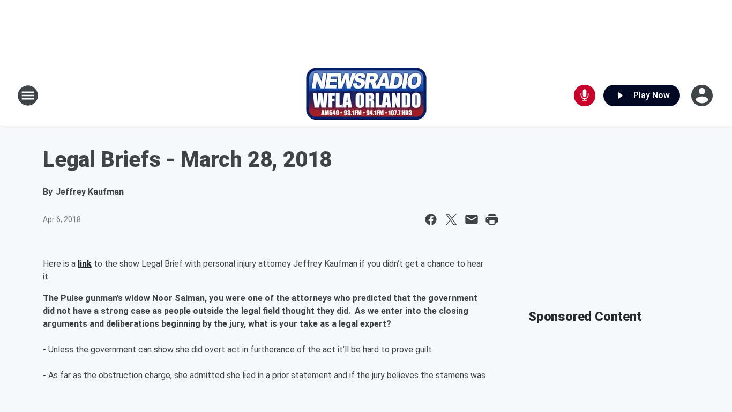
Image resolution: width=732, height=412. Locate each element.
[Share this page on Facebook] (430, 219)
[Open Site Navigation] (28, 95)
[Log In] (703, 95)
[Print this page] (491, 219)
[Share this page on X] (451, 219)
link (85, 264)
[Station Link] (366, 95)
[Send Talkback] (584, 95)
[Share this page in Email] (471, 219)
